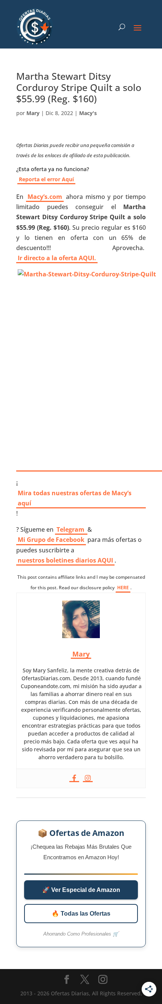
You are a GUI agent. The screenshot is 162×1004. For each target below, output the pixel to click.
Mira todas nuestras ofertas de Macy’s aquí (74, 498)
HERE (123, 587)
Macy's (88, 113)
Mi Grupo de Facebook (51, 539)
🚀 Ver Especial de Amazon (81, 890)
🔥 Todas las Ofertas (81, 913)
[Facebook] (74, 778)
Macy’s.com (45, 197)
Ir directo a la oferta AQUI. (57, 258)
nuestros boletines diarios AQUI (65, 560)
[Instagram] (88, 778)
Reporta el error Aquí (46, 179)
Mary (33, 113)
